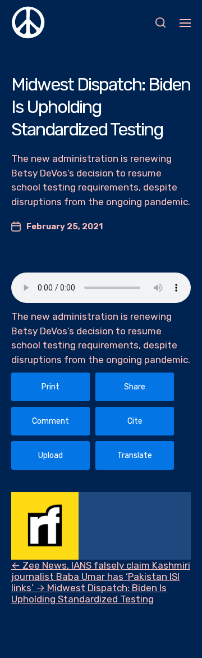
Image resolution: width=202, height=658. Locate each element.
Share (134, 387)
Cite (135, 421)
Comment (50, 421)
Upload (50, 455)
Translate (134, 455)
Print (50, 387)
